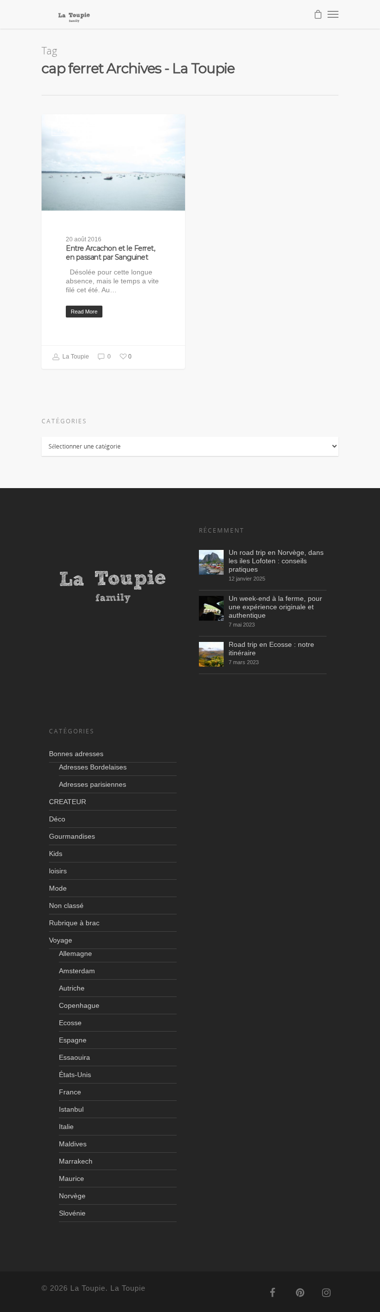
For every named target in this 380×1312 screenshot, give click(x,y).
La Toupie (75, 356)
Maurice (71, 1178)
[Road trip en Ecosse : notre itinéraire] (211, 654)
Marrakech (76, 1161)
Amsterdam (77, 971)
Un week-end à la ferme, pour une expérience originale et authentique (275, 606)
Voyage (60, 940)
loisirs (58, 871)
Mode (58, 888)
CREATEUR (67, 802)
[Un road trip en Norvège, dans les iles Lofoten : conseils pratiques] (211, 562)
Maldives (73, 1144)
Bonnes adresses (76, 754)
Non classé (66, 905)
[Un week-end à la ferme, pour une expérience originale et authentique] (211, 608)
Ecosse (70, 1023)
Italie (66, 1127)
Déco (57, 819)
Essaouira (74, 1057)
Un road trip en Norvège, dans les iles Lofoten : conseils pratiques (276, 560)
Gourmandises (72, 836)
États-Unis (75, 1075)
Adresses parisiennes (92, 784)
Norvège (72, 1196)
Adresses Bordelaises (93, 767)
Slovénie (72, 1213)
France (69, 130)
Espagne (73, 1040)
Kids (55, 854)
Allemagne (75, 953)
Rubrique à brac (74, 923)
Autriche (72, 988)
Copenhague (79, 1005)
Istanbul (71, 1109)
